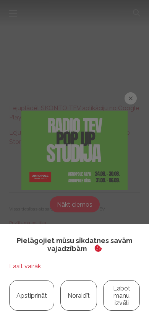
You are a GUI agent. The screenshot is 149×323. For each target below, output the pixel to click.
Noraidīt (79, 295)
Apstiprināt (31, 295)
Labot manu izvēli (121, 296)
